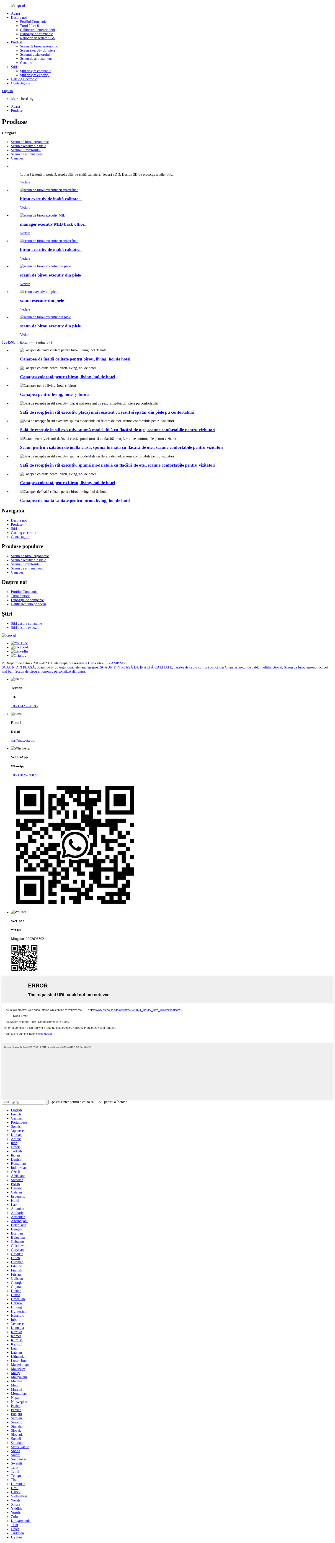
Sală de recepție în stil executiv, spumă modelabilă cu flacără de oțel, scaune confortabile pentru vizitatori (117, 429)
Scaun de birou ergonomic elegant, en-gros (67, 667)
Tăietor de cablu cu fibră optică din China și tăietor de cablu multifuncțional (228, 667)
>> (33, 342)
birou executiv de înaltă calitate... (51, 198)
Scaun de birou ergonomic (39, 46)
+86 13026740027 (24, 775)
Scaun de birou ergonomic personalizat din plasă (50, 671)
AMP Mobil (119, 663)
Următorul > (22, 342)
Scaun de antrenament (36, 58)
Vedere (25, 182)
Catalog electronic (24, 79)
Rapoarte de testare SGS (37, 38)
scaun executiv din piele (42, 300)
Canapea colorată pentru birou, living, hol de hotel (67, 376)
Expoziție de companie (36, 34)
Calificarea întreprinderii (37, 30)
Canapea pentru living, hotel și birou (54, 394)
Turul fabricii (29, 26)
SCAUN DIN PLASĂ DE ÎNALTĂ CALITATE (136, 667)
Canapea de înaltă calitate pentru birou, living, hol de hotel (75, 359)
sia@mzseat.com (23, 740)
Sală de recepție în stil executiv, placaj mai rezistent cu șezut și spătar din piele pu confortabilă (107, 412)
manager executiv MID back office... (54, 224)
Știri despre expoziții (34, 75)
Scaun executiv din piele (37, 50)
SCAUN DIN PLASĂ (18, 667)
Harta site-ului (98, 663)
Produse (17, 42)
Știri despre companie (35, 71)
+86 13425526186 (24, 706)
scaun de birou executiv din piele (50, 275)
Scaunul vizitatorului (35, 54)
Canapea (26, 63)
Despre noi (19, 17)
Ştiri (14, 67)
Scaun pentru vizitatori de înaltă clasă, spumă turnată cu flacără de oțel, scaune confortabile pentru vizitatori (121, 447)
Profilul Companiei (33, 21)
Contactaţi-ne (20, 83)
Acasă (15, 13)
